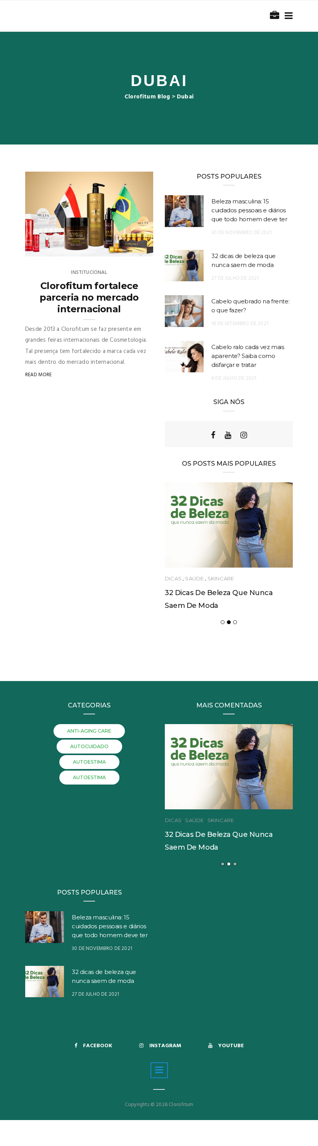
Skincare (220, 578)
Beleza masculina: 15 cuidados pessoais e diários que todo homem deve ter (249, 210)
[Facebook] (213, 435)
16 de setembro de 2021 (239, 324)
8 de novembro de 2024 (116, 248)
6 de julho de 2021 (233, 378)
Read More (38, 375)
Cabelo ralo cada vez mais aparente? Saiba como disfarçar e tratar (247, 355)
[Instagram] (243, 435)
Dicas (173, 578)
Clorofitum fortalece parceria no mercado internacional (89, 297)
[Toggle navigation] (287, 16)
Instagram (165, 1045)
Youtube (231, 1045)
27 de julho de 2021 (235, 278)
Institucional (89, 272)
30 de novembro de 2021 (241, 233)
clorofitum (56, 248)
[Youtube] (228, 435)
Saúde (194, 578)
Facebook (97, 1045)
